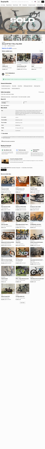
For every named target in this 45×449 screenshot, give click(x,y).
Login (39, 1)
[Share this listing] (42, 42)
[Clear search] (32, 1)
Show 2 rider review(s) (5, 105)
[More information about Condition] (9, 86)
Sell (42, 1)
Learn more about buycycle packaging (16, 162)
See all (41, 51)
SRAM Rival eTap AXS (11, 45)
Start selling (4, 169)
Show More (23, 302)
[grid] (33, 194)
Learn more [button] (34, 79)
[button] (4, 69)
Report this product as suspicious (9, 141)
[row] (33, 194)
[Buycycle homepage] (5, 2)
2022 (5, 45)
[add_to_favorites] (43, 221)
